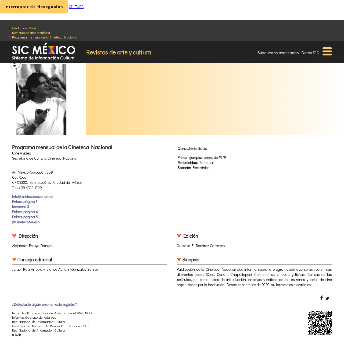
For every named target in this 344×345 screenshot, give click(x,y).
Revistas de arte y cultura (31, 32)
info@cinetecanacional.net (32, 196)
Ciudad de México (25, 28)
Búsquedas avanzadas (278, 52)
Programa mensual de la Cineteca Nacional (44, 37)
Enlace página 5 (25, 216)
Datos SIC (310, 52)
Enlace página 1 (24, 201)
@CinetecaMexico (26, 221)
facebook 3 (20, 206)
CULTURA (76, 6)
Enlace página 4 (25, 211)
